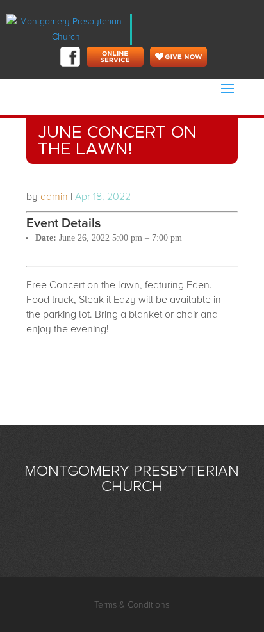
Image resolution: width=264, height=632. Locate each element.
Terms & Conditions (131, 604)
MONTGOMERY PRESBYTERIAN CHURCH (131, 479)
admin (54, 196)
